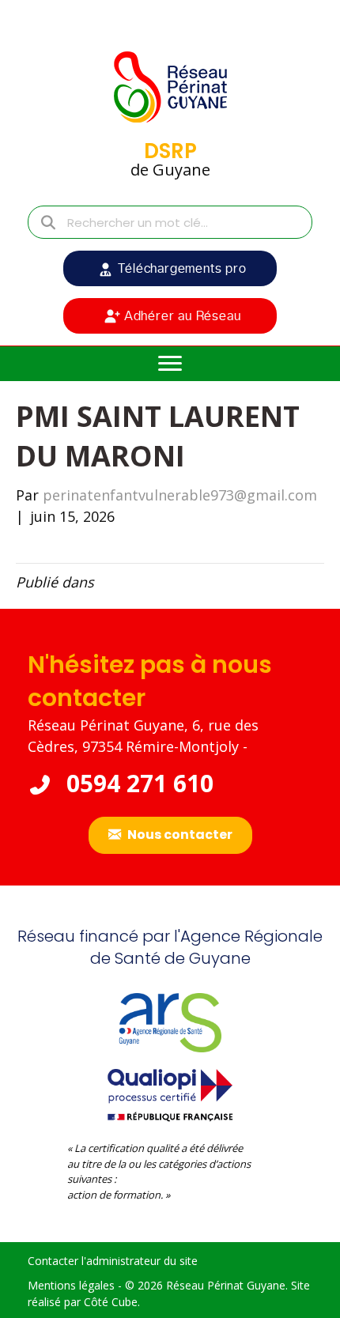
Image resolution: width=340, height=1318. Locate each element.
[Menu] (170, 363)
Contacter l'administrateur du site (113, 1260)
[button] (170, 268)
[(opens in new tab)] (170, 1092)
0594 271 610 (136, 783)
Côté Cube (111, 1301)
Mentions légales (71, 1285)
